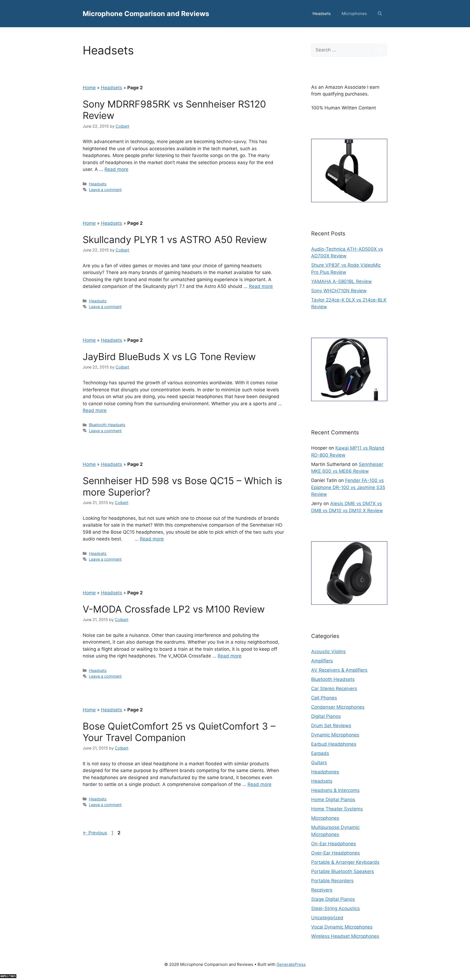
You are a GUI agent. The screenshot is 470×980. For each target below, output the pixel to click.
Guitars (319, 762)
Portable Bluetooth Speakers (342, 871)
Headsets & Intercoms (335, 790)
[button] (379, 13)
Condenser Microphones (337, 707)
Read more (116, 169)
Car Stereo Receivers (334, 688)
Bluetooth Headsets (107, 424)
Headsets (322, 13)
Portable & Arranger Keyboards (345, 862)
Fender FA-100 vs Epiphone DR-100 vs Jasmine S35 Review (348, 487)
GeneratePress (291, 964)
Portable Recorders (332, 880)
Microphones (354, 13)
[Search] (379, 50)
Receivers (321, 890)
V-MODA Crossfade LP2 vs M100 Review (174, 609)
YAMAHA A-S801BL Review (341, 281)
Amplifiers (322, 660)
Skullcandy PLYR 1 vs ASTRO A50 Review (175, 239)
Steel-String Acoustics (335, 908)
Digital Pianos (326, 716)
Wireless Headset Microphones (345, 936)
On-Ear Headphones (333, 843)
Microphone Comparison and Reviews (146, 14)
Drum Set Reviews (331, 725)
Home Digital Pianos (333, 799)
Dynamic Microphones (335, 735)
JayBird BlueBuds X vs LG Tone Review (169, 356)
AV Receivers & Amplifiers (339, 670)
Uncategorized (327, 917)
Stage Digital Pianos (333, 899)
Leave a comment (105, 189)
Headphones (325, 772)
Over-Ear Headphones (335, 853)
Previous (95, 832)
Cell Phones (324, 698)
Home (89, 87)
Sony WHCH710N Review (339, 290)
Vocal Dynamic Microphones (342, 927)
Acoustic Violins (328, 651)
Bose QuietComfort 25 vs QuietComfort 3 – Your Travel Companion (179, 731)
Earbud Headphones (333, 744)
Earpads (320, 753)
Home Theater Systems (337, 809)
